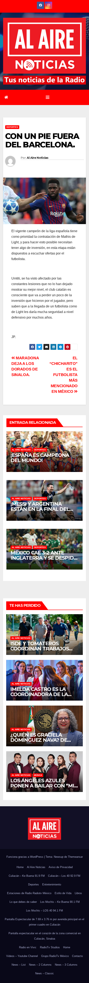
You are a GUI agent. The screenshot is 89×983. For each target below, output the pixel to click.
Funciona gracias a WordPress (25, 856)
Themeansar (75, 856)
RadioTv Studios (50, 947)
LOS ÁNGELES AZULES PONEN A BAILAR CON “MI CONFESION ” (42, 786)
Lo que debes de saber (23, 901)
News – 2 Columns (40, 964)
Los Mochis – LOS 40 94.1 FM (44, 910)
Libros (78, 893)
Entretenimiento (51, 884)
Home (20, 867)
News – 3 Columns (66, 964)
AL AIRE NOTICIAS (21, 450)
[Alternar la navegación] (47, 97)
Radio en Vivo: (28, 947)
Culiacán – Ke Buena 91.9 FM (27, 875)
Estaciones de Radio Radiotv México (29, 893)
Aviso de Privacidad (61, 867)
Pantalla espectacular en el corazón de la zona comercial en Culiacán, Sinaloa (44, 936)
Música (38, 775)
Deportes (12, 127)
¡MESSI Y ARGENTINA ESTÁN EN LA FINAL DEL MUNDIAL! (40, 509)
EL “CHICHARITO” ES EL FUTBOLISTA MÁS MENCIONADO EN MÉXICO (63, 375)
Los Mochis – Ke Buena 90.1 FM (60, 901)
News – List (19, 964)
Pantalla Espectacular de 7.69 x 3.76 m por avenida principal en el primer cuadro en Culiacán (44, 922)
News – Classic (44, 973)
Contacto (77, 956)
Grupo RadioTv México (55, 956)
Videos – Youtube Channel (22, 956)
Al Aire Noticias (37, 158)
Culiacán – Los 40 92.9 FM (64, 875)
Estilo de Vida (63, 893)
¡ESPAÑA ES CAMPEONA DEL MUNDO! (40, 457)
